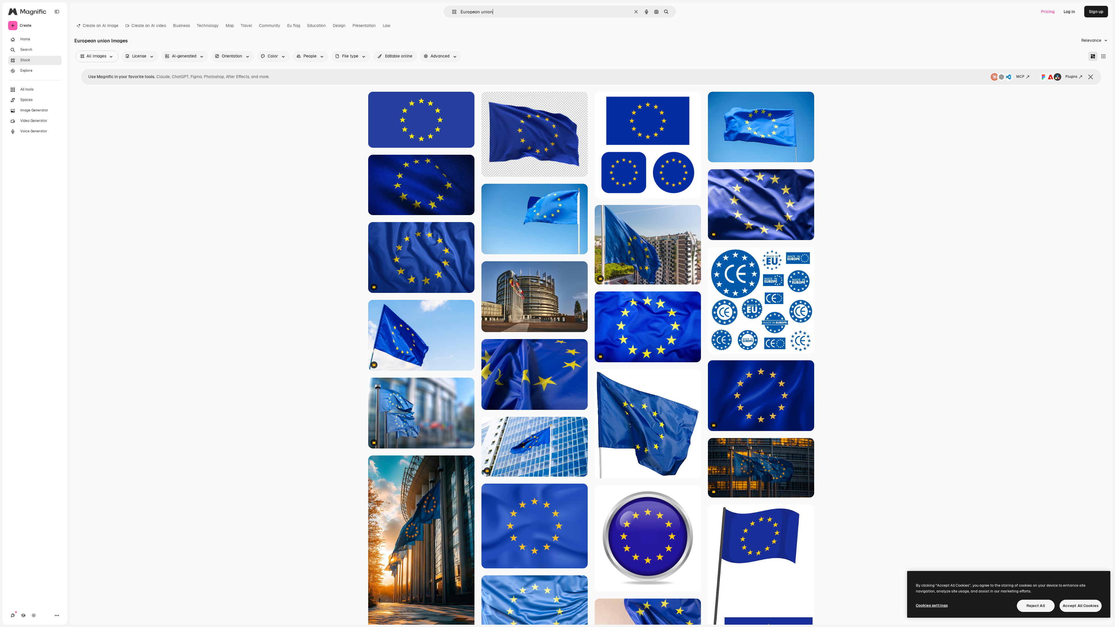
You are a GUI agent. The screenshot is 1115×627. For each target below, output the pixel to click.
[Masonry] (1093, 56)
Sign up (1096, 11)
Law (386, 25)
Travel (246, 25)
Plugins (1071, 76)
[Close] (1090, 76)
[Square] (1103, 56)
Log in (1069, 11)
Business (181, 25)
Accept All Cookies (1080, 605)
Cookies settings (932, 605)
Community (269, 25)
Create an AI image (100, 25)
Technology (208, 25)
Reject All (1035, 605)
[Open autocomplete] (452, 12)
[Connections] (12, 615)
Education (316, 25)
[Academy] (23, 615)
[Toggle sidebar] (57, 11)
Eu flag (293, 25)
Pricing (1048, 11)
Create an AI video (149, 25)
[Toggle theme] (33, 615)
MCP (1020, 76)
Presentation (364, 25)
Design (339, 25)
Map (230, 25)
